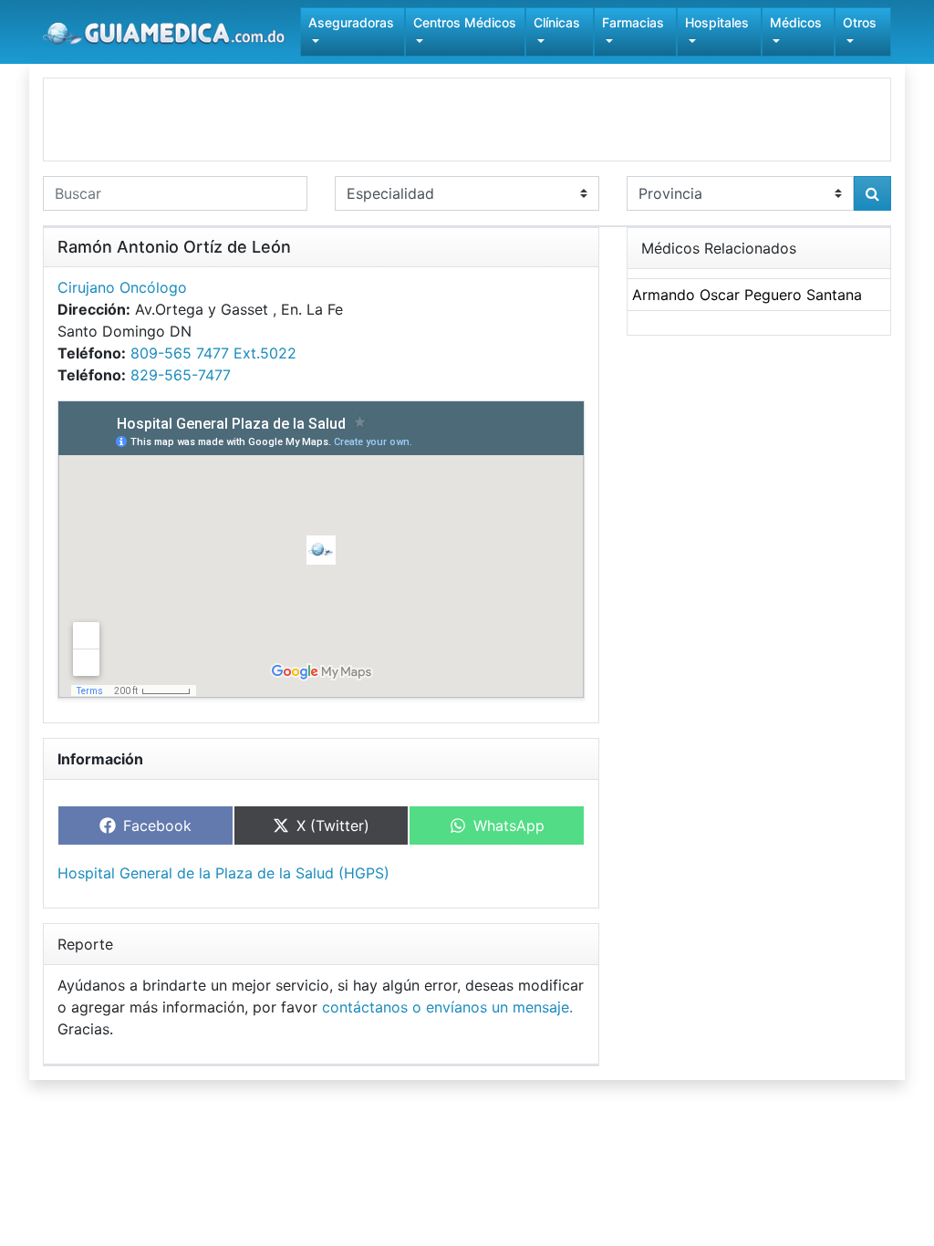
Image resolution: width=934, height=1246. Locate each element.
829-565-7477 (180, 375)
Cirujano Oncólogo (122, 287)
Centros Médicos (464, 22)
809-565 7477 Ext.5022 (213, 353)
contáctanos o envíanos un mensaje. (447, 1007)
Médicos (796, 22)
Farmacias (633, 22)
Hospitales (717, 22)
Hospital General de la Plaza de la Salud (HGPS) (223, 873)
